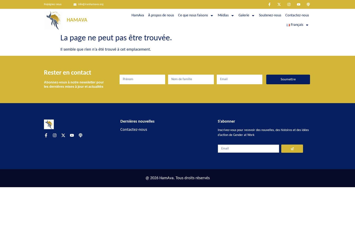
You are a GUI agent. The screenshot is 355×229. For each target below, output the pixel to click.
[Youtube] (298, 4)
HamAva (137, 15)
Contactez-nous (297, 15)
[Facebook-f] (269, 4)
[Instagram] (289, 4)
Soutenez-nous (270, 15)
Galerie (244, 15)
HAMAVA (77, 20)
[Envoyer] (292, 149)
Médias (223, 15)
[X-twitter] (279, 4)
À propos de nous (161, 15)
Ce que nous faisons (193, 15)
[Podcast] (308, 4)
